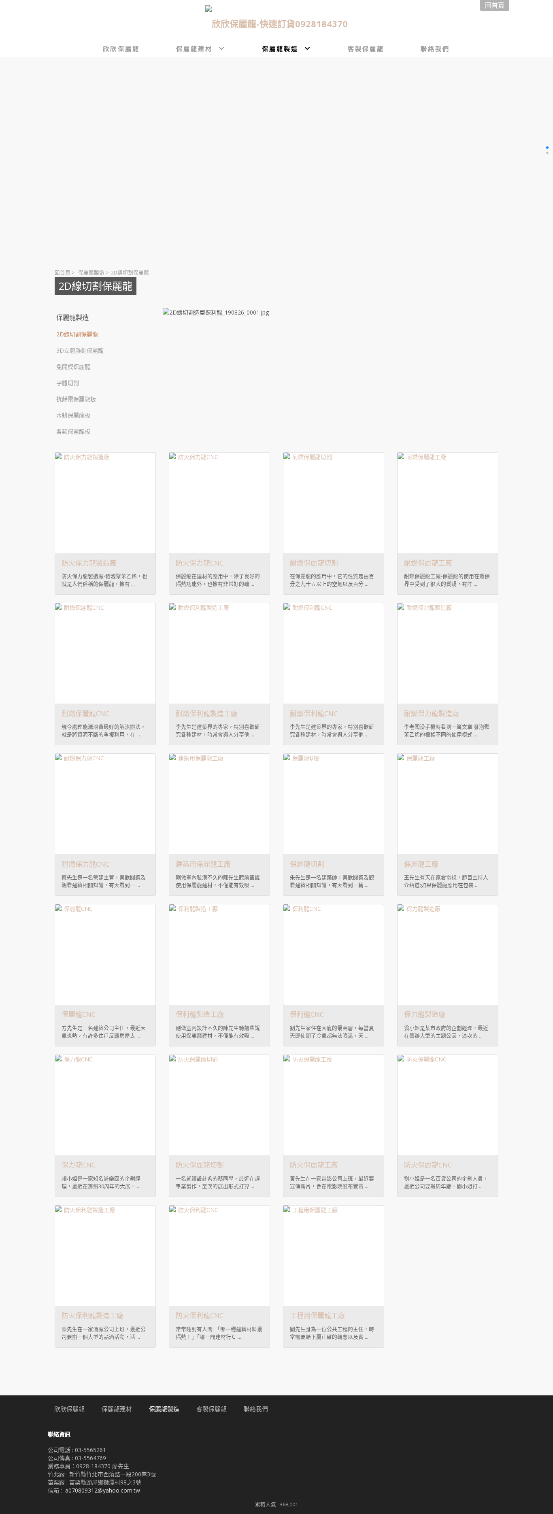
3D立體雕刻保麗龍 (80, 350)
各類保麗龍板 (73, 431)
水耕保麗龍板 (73, 415)
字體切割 (67, 383)
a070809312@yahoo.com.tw (102, 1490)
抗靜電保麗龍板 (76, 399)
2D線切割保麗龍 (77, 334)
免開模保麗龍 (73, 366)
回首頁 (62, 272)
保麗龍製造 (91, 272)
